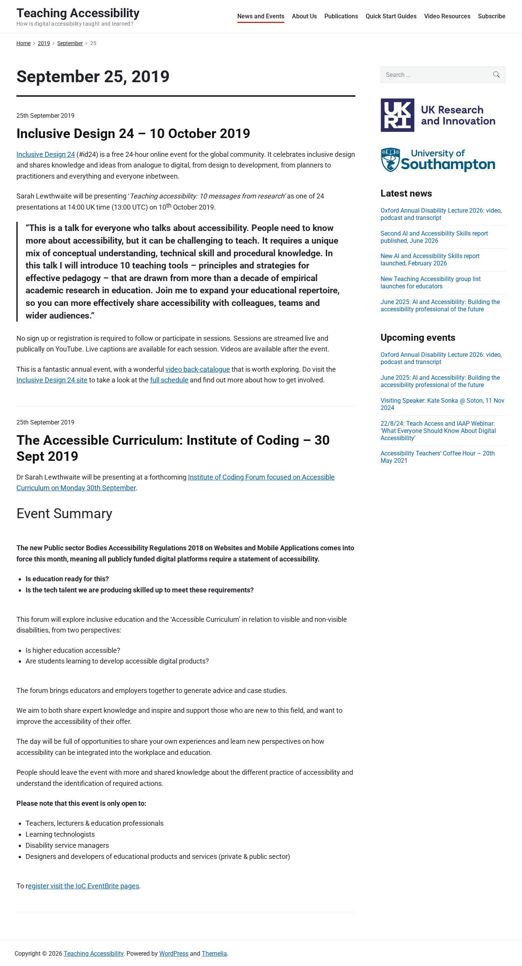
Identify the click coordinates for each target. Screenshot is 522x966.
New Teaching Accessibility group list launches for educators (431, 282)
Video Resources (447, 16)
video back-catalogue (197, 369)
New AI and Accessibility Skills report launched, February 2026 (430, 259)
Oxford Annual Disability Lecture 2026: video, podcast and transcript (441, 214)
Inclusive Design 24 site (52, 380)
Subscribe (492, 16)
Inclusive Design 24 (45, 154)
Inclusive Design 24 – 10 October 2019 (133, 133)
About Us (304, 16)
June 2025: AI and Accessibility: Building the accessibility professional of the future (440, 305)
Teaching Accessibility (93, 953)
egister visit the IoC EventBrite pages (83, 886)
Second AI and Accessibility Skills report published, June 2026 (434, 237)
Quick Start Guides (391, 16)
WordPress (173, 953)
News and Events (260, 16)
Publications (341, 16)
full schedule (169, 380)
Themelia (214, 953)
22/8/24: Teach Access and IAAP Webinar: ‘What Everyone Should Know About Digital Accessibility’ (438, 431)
